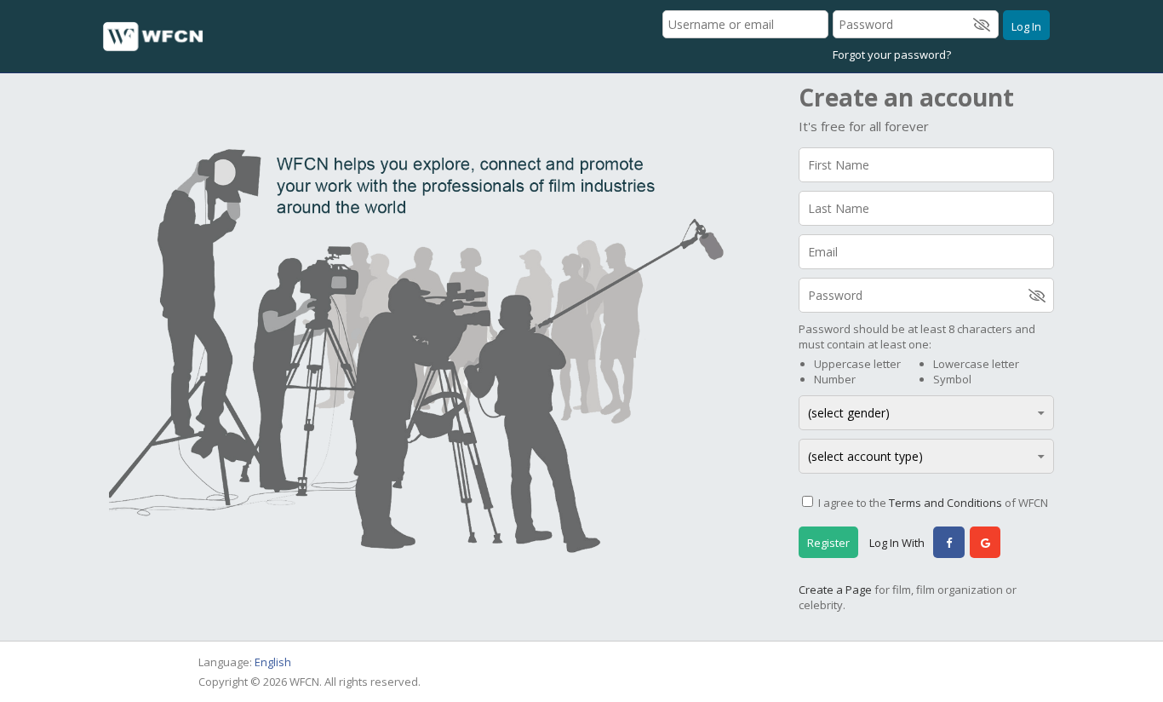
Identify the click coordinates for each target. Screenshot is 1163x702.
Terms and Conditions (945, 502)
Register (828, 542)
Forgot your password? (892, 54)
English (273, 662)
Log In (1026, 26)
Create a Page (835, 589)
